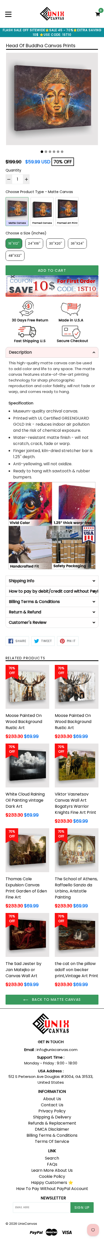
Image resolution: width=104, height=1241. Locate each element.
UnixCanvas (27, 1223)
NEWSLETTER (53, 1198)
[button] (52, 352)
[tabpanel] (52, 100)
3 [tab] (50, 151)
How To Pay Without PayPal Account (52, 1189)
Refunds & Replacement (52, 1123)
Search (52, 1158)
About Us (52, 1099)
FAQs (52, 1164)
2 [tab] (46, 151)
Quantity (13, 170)
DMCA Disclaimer (52, 1129)
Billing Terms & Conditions (52, 1135)
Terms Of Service (52, 1141)
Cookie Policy (52, 1176)
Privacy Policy (52, 1111)
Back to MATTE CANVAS (56, 999)
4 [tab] (54, 151)
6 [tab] (62, 151)
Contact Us (52, 1105)
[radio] (17, 211)
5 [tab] (58, 151)
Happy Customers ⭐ (52, 1182)
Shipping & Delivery (52, 1117)
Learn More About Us (52, 1170)
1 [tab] (42, 151)
